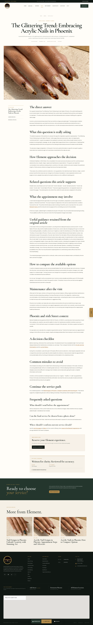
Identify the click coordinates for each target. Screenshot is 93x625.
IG (4, 574)
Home (25, 5)
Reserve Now (36, 621)
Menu (91, 312)
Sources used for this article (39, 469)
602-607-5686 (85, 1)
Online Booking (30, 569)
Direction (46, 621)
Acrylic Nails (50, 15)
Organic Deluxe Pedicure (47, 572)
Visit (68, 5)
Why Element (48, 5)
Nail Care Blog (30, 567)
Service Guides (30, 563)
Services (31, 5)
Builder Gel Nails (45, 561)
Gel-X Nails (44, 565)
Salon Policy (55, 5)
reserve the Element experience (70, 428)
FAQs (28, 574)
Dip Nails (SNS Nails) (46, 563)
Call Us (56, 621)
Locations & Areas (30, 565)
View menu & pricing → (12, 119)
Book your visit (54, 491)
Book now (84, 5)
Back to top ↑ (87, 622)
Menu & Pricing (30, 561)
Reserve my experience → (38, 447)
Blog (42, 5)
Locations (62, 5)
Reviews (37, 5)
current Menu (44, 347)
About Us (29, 572)
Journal (45, 15)
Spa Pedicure (45, 569)
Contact (29, 576)
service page (37, 428)
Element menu (34, 207)
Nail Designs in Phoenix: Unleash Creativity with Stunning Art (60, 390)
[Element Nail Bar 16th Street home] (7, 6)
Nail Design (44, 567)
